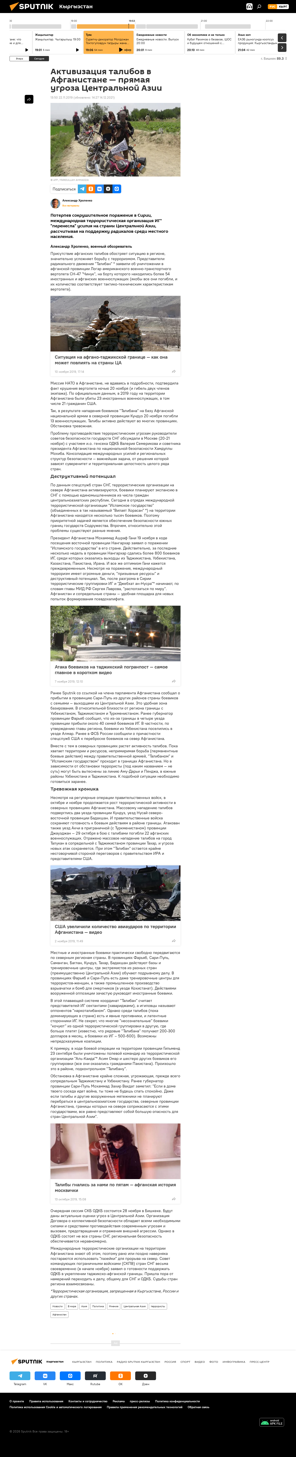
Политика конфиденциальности (177, 1401)
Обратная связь (198, 1407)
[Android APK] (271, 1423)
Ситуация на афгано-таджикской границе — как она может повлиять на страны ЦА (111, 359)
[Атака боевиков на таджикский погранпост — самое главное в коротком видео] (115, 633)
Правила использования (46, 1401)
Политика (98, 1306)
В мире (72, 1306)
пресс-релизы (140, 1401)
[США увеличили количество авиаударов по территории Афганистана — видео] (115, 893)
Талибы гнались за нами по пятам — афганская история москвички (115, 1187)
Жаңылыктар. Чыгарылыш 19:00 (58, 39)
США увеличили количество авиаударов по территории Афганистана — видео (115, 929)
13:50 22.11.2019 (61, 97)
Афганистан (59, 1314)
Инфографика (234, 1362)
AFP (55, 180)
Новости (57, 1306)
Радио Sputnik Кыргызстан (138, 1362)
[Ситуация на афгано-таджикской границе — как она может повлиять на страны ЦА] (115, 323)
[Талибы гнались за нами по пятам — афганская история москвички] (115, 1151)
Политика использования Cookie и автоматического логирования (56, 1407)
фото (213, 1362)
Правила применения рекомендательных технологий (144, 1407)
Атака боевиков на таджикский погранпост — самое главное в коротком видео (111, 669)
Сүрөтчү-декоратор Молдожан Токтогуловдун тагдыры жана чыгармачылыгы (107, 43)
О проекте (17, 1401)
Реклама (119, 1401)
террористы (158, 1306)
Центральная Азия (135, 1306)
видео (200, 1362)
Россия (170, 1362)
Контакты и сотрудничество (87, 1401)
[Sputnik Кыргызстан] (33, 12)
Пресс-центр (259, 1362)
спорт (185, 1362)
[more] (173, 371)
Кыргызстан (81, 1362)
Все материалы (70, 205)
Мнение (113, 1306)
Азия (84, 1306)
